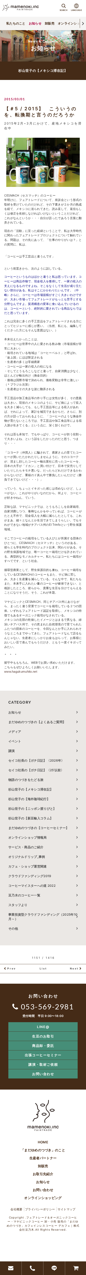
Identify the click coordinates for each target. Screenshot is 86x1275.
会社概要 (16, 1209)
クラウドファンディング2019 (29, 876)
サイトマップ (67, 1209)
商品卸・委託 (43, 1046)
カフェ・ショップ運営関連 (27, 866)
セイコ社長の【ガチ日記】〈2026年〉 (36, 760)
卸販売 (49, 23)
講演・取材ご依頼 (43, 1064)
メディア (14, 732)
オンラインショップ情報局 (27, 837)
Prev (11, 968)
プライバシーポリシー (40, 1209)
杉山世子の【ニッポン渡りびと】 (32, 809)
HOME (43, 1142)
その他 (14, 929)
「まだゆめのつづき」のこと (43, 1150)
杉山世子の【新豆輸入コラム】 (30, 818)
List (43, 968)
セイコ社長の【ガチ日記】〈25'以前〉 (36, 770)
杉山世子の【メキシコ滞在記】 (30, 789)
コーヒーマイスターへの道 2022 (32, 886)
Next (74, 968)
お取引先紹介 (43, 1174)
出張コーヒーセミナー (43, 1055)
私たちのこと (15, 23)
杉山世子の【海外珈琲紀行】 (29, 799)
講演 (11, 751)
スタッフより (18, 905)
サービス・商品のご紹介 (25, 847)
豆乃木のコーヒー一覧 (24, 895)
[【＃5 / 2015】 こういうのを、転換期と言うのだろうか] (43, 162)
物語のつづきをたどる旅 (25, 780)
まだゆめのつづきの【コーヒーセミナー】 (38, 828)
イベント (14, 741)
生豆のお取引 (43, 1036)
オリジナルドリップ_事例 (26, 857)
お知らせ (35, 23)
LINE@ (43, 1027)
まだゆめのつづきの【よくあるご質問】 (37, 722)
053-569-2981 (47, 1006)
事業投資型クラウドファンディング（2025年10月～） (42, 917)
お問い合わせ (43, 1074)
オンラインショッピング (43, 1198)
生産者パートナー (43, 1158)
